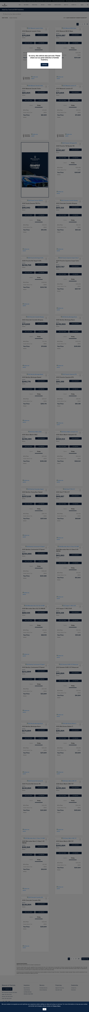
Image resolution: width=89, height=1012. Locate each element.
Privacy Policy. (57, 1006)
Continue (44, 64)
